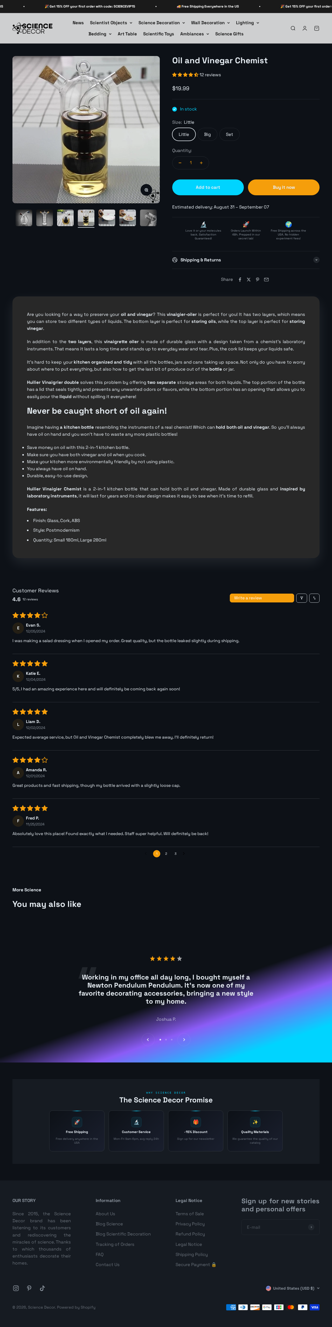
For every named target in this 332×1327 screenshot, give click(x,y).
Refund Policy (190, 1234)
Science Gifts (229, 34)
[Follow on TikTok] (42, 1288)
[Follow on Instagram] (15, 1288)
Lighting (245, 22)
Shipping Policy (192, 1254)
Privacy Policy (190, 1224)
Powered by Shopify (76, 1307)
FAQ (99, 1254)
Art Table (127, 34)
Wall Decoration (208, 22)
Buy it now (284, 187)
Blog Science (109, 1224)
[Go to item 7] (127, 219)
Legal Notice (189, 1244)
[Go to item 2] (24, 219)
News (78, 22)
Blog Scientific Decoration (123, 1234)
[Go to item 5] (86, 219)
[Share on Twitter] (248, 279)
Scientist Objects (108, 22)
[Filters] (301, 598)
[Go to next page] (185, 853)
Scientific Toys (158, 34)
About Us (105, 1214)
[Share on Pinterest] (257, 279)
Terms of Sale (190, 1214)
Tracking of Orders (115, 1244)
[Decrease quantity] (180, 163)
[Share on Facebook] (240, 279)
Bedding (97, 34)
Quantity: (182, 150)
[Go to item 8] (148, 219)
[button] (185, 75)
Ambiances (192, 34)
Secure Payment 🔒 (196, 1264)
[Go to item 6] (107, 219)
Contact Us (108, 1264)
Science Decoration (159, 22)
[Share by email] (266, 279)
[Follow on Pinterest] (29, 1288)
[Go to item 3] (44, 219)
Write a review (248, 598)
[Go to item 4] (65, 219)
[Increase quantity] (201, 163)
